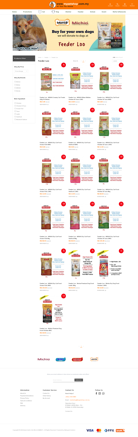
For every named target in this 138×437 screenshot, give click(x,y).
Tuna (17, 111)
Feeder (81, 12)
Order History (47, 395)
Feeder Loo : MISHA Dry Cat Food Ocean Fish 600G (50, 143)
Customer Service (50, 390)
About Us (23, 393)
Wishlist (132, 5)
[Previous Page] (81, 61)
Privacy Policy (24, 398)
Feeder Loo (55, 57)
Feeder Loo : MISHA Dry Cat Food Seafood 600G (79, 143)
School (92, 12)
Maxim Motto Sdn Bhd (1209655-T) (33, 430)
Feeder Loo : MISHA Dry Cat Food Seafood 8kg (79, 237)
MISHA (18, 88)
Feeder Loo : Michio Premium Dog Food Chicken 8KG (50, 329)
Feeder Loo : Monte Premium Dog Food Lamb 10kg (81, 284)
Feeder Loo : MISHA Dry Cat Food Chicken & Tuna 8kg (108, 190)
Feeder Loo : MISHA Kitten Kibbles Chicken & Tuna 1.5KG (79, 98)
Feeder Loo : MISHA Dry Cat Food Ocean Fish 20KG (50, 284)
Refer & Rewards (119, 12)
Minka (18, 85)
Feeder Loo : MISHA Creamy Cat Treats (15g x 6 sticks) (52, 98)
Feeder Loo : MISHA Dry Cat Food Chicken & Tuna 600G (108, 98)
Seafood (19, 117)
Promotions (27, 12)
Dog (57, 12)
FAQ (21, 403)
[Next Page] (85, 61)
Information (24, 390)
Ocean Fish (19, 108)
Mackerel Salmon (21, 119)
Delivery (22, 405)
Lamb (18, 114)
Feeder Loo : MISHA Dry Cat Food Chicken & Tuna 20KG (108, 237)
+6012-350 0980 (70, 397)
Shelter (68, 12)
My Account (46, 398)
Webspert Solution (69, 430)
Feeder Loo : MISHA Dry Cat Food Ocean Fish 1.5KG (50, 190)
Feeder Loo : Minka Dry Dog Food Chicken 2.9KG (108, 284)
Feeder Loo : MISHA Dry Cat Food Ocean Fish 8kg (50, 237)
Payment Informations (27, 395)
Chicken (18, 103)
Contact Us (46, 393)
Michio (18, 82)
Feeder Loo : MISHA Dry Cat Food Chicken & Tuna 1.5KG (108, 143)
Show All (75, 61)
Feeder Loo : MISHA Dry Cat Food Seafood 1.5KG (79, 190)
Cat (43, 12)
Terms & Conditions (26, 400)
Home (14, 12)
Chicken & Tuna (21, 106)
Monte (18, 91)
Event (104, 12)
